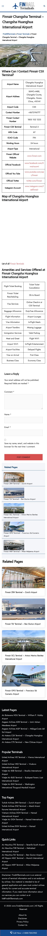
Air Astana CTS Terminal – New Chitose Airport (22, 742)
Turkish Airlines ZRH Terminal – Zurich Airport (21, 802)
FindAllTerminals (9, 34)
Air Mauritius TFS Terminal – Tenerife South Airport (23, 844)
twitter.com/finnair (34, 180)
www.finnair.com (34, 155)
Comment (9, 391)
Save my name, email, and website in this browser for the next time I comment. (21, 445)
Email (7, 427)
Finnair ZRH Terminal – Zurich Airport (18, 483)
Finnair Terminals (23, 34)
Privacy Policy (22, 921)
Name (7, 414)
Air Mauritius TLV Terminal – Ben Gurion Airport (22, 854)
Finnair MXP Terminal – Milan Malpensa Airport (21, 551)
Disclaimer (22, 918)
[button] (44, 6)
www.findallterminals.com (22, 905)
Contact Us (22, 925)
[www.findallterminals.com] (23, 5)
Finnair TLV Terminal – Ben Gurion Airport (19, 499)
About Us (22, 915)
